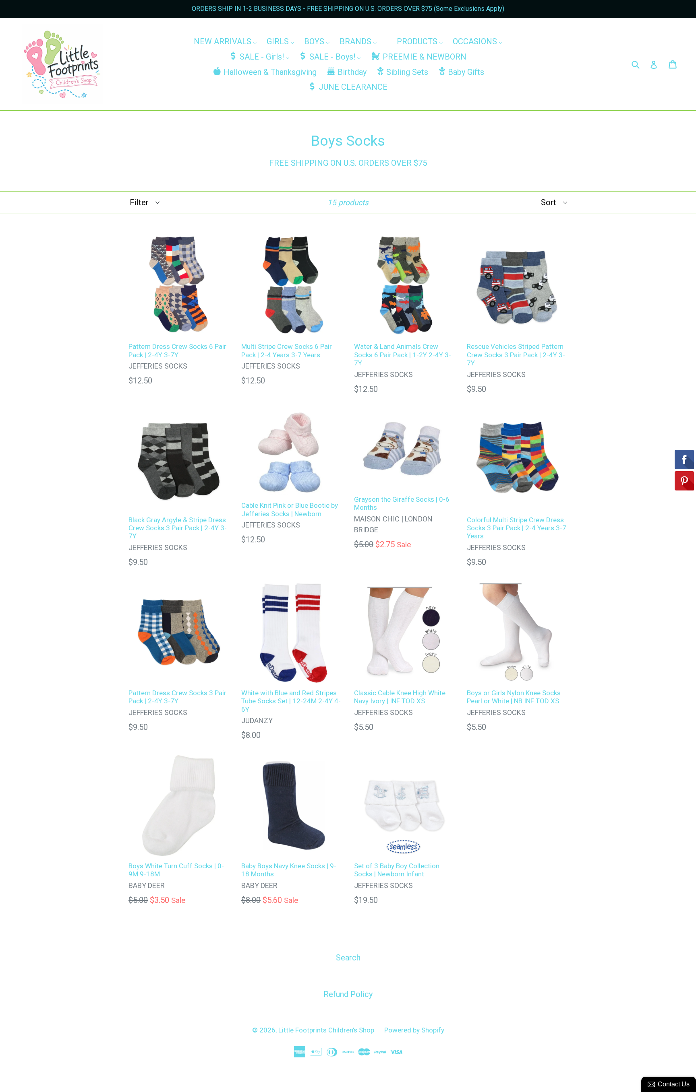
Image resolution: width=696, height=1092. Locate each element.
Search (348, 957)
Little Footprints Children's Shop (326, 1030)
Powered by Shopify (414, 1030)
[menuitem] (225, 41)
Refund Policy (348, 994)
